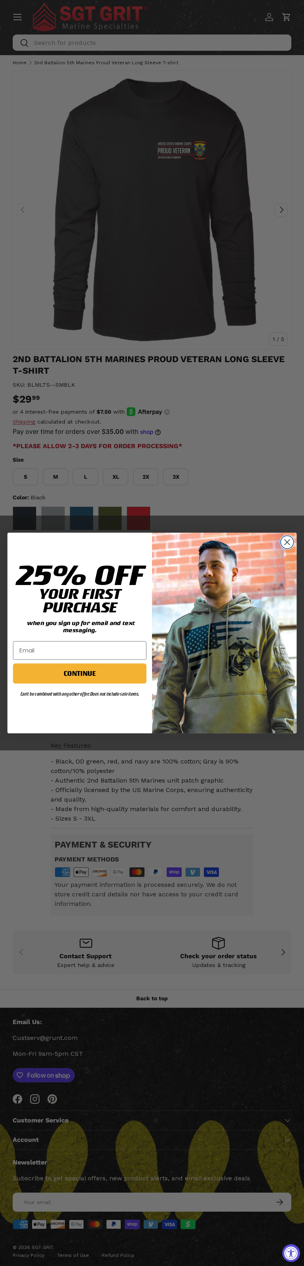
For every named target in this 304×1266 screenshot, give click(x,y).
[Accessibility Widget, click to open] (291, 1253)
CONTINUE (80, 673)
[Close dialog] (287, 542)
